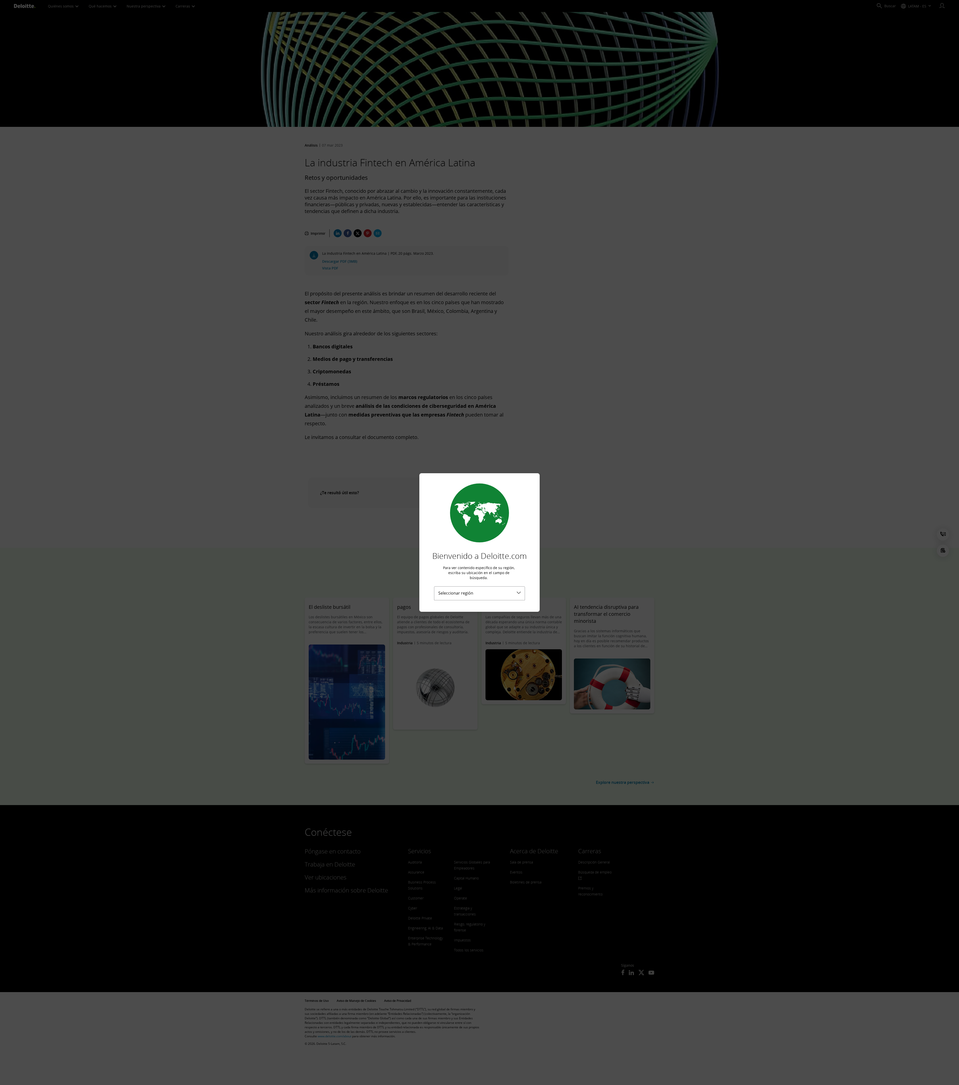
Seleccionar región (455, 593)
